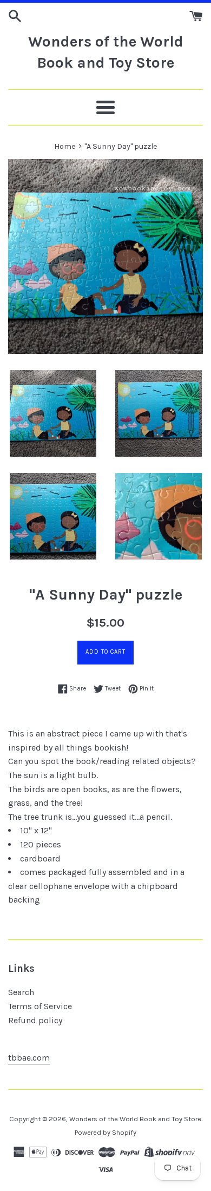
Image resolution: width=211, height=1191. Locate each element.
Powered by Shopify (105, 1132)
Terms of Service (40, 1006)
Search (21, 992)
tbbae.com (29, 1057)
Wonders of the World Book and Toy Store (105, 51)
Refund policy (35, 1020)
